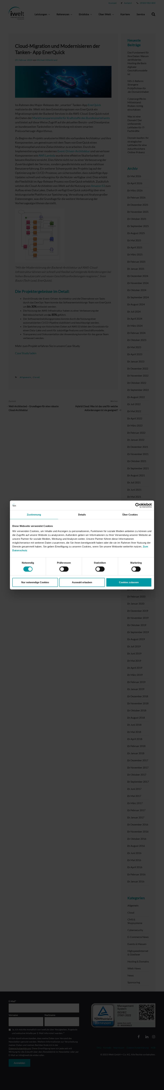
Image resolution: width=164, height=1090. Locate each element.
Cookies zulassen (129, 582)
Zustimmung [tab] (34, 514)
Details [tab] (82, 514)
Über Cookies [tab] (130, 514)
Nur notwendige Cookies (35, 582)
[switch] (64, 569)
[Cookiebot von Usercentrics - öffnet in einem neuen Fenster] (138, 505)
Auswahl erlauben (82, 582)
